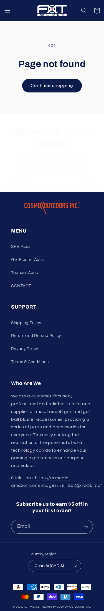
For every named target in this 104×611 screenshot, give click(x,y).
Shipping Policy (26, 323)
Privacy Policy (24, 349)
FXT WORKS (32, 607)
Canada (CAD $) (49, 566)
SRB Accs (21, 247)
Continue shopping (52, 85)
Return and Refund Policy (36, 336)
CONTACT (21, 286)
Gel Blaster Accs (27, 260)
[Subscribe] (86, 184)
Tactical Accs (24, 273)
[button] (7, 10)
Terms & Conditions (30, 362)
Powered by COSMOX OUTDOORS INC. (66, 607)
